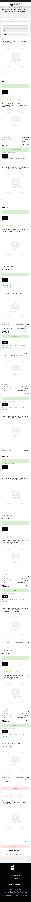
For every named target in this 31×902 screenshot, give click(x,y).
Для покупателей (15, 875)
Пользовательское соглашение (15, 884)
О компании (15, 878)
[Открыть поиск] (27, 4)
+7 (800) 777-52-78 (26, 1)
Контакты (15, 881)
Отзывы (15, 872)
